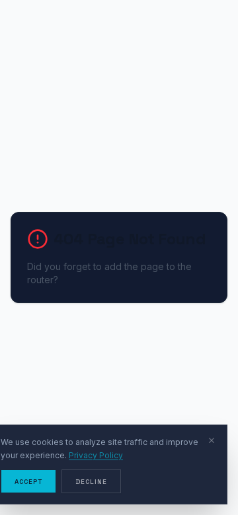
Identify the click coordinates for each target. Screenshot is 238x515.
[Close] (211, 440)
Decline (91, 481)
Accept (28, 481)
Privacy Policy (96, 455)
